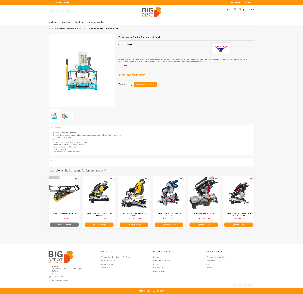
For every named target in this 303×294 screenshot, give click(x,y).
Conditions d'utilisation (161, 261)
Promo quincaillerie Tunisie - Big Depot (115, 257)
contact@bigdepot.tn (241, 2)
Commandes (210, 261)
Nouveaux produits (108, 261)
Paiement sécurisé (160, 268)
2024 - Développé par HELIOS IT (151, 291)
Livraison (156, 257)
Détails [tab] (53, 161)
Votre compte (214, 252)
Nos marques (106, 268)
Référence (122, 45)
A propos (156, 264)
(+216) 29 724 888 (60, 2)
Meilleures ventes (107, 264)
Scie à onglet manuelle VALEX (64, 213)
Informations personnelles (215, 257)
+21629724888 (57, 277)
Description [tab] (55, 128)
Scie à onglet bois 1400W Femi (204, 213)
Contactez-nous (159, 271)
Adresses (209, 268)
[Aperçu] (75, 207)
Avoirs (208, 264)
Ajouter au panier (145, 84)
